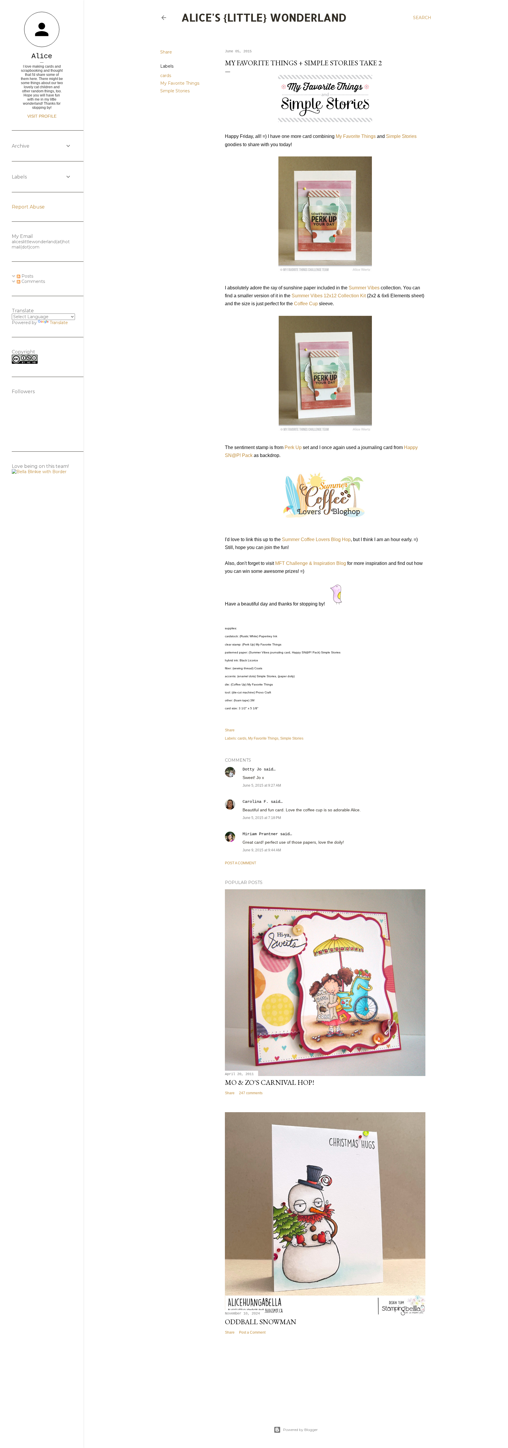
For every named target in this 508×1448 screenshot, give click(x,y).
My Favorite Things (179, 83)
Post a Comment (240, 863)
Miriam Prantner (260, 834)
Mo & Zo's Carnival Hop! (269, 1082)
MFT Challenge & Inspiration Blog (310, 563)
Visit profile (41, 116)
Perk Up (293, 447)
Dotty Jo (252, 769)
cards (165, 75)
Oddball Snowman (260, 1321)
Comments (32, 281)
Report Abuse (28, 207)
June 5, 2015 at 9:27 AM (262, 785)
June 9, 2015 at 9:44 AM (262, 850)
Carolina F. (255, 801)
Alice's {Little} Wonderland (264, 17)
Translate (59, 322)
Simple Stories (175, 91)
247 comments (251, 1093)
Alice (41, 56)
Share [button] (166, 52)
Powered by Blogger (300, 1429)
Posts (26, 276)
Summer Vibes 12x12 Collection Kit (329, 295)
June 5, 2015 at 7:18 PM (262, 818)
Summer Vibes (364, 287)
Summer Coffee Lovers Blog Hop (316, 539)
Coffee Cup (306, 303)
